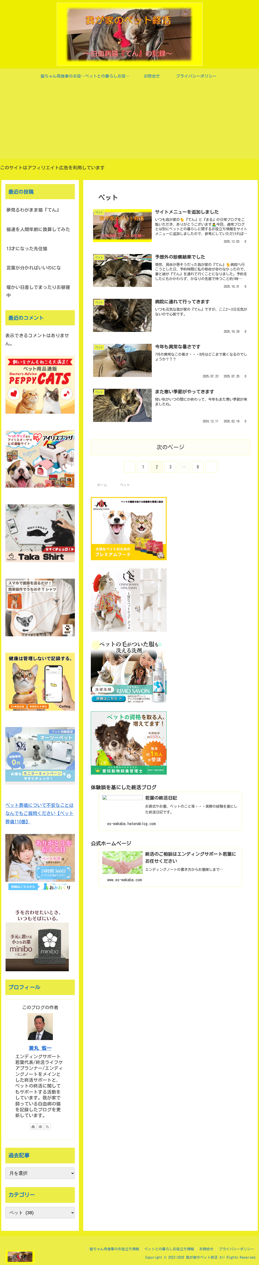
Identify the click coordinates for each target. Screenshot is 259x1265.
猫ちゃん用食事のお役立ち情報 (114, 1249)
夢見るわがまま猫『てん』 (33, 210)
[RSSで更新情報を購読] (47, 1126)
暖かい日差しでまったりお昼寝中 (38, 291)
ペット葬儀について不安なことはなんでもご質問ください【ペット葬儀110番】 (39, 813)
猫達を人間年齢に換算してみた (38, 229)
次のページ (170, 447)
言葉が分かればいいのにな (33, 267)
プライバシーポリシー (236, 1249)
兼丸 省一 (40, 1048)
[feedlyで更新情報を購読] (40, 1126)
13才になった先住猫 (26, 248)
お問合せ (206, 1249)
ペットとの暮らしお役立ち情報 (169, 1249)
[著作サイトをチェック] (33, 1126)
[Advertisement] (129, 123)
